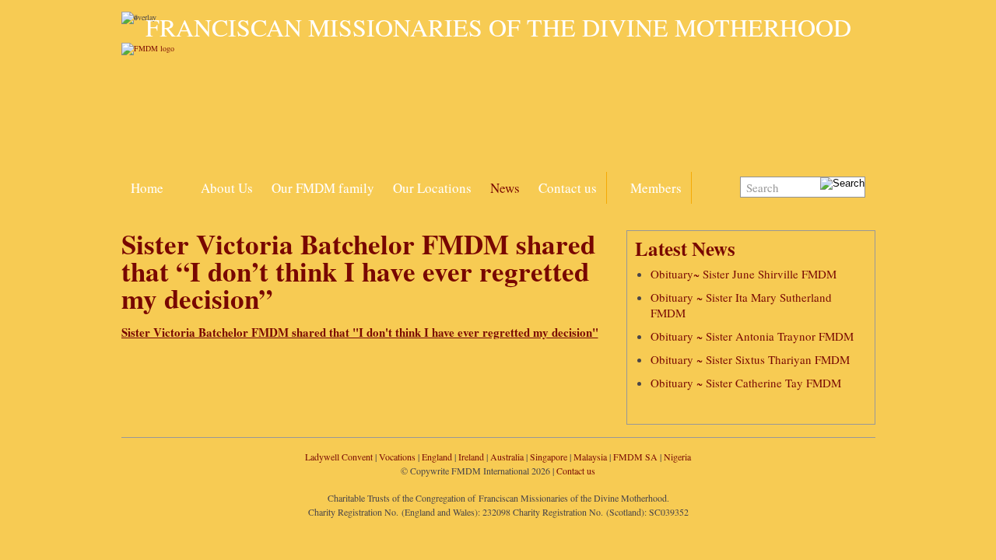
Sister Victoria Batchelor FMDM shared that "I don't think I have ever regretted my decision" (359, 332)
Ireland (471, 456)
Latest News (685, 248)
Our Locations (432, 188)
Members (656, 188)
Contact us (567, 188)
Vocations (397, 456)
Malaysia (590, 456)
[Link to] (182, 179)
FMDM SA (635, 456)
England (437, 456)
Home (147, 188)
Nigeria (677, 456)
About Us (227, 188)
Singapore (548, 456)
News (505, 188)
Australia (507, 456)
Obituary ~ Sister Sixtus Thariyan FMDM (750, 359)
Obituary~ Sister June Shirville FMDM (743, 274)
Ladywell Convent (339, 456)
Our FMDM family (323, 188)
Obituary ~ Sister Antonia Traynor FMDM (752, 336)
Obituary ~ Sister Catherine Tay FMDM (746, 382)
